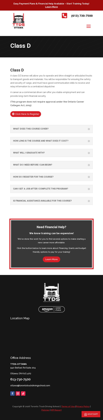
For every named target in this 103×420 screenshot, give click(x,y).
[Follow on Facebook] (12, 393)
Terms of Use (68, 406)
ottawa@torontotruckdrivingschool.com (30, 385)
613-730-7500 (20, 379)
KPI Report (56, 410)
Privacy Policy (83, 406)
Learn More (51, 7)
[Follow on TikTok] (23, 393)
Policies (45, 410)
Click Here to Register (27, 114)
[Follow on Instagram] (18, 393)
